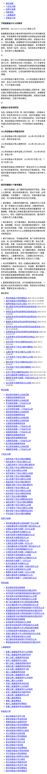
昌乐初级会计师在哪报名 (16, 301)
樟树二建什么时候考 (14, 681)
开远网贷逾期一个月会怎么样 (18, 403)
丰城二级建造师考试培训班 (17, 683)
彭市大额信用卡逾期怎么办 (17, 375)
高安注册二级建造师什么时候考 (19, 678)
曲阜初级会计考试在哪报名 (17, 725)
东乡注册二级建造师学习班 (17, 669)
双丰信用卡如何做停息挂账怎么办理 (21, 596)
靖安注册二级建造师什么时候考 (19, 689)
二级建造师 (10, 15)
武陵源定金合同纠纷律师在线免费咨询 (22, 332)
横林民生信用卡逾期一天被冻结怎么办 (22, 378)
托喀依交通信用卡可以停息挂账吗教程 (22, 628)
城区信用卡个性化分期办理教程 (19, 347)
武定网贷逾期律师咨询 (15, 415)
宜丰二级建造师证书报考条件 (18, 692)
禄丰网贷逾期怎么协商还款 (17, 412)
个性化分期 (10, 6)
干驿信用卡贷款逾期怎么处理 (18, 555)
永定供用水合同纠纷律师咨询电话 (20, 337)
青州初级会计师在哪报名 (16, 298)
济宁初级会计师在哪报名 (16, 754)
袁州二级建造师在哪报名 (16, 704)
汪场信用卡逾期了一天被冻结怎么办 (21, 578)
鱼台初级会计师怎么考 (15, 742)
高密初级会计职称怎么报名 (17, 756)
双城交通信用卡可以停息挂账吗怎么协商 (23, 634)
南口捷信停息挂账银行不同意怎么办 (21, 639)
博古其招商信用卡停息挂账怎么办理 (21, 599)
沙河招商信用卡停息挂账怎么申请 (20, 631)
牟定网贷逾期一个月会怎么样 (18, 429)
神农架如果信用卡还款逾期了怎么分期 (22, 523)
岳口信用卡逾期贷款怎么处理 (18, 383)
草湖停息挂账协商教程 (15, 619)
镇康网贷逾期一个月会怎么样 (18, 449)
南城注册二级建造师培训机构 (18, 666)
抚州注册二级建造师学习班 (17, 675)
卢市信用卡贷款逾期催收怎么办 (19, 549)
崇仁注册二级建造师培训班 (17, 658)
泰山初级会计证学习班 (15, 716)
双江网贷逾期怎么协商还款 (17, 446)
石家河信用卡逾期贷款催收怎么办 (20, 535)
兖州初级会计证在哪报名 (16, 748)
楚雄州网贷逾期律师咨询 (16, 438)
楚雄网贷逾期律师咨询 (15, 435)
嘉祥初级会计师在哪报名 (16, 736)
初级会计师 (10, 18)
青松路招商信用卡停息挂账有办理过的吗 (23, 642)
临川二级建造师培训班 (15, 672)
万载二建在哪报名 (13, 698)
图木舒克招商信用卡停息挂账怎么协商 (22, 625)
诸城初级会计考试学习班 (16, 765)
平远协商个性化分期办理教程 (18, 367)
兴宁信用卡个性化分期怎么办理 (19, 357)
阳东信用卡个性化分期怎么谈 (18, 462)
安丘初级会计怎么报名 (15, 759)
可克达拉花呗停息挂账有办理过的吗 (21, 590)
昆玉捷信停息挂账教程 (15, 588)
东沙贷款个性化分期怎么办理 (18, 491)
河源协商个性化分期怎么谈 (17, 488)
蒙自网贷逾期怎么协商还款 (17, 400)
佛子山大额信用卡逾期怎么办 (18, 532)
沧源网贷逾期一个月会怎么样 (18, 441)
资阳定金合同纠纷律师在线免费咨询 (21, 312)
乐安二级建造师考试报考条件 (18, 655)
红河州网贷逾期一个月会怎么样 (19, 409)
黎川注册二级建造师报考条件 (18, 663)
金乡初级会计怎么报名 (15, 739)
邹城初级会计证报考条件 (16, 722)
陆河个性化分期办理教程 (16, 496)
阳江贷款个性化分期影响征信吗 (19, 468)
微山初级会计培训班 (14, 745)
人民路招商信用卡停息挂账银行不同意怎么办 (25, 608)
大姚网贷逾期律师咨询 (15, 423)
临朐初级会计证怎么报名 (16, 304)
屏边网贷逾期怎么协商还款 (17, 395)
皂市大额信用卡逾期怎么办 (17, 541)
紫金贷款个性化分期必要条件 (18, 482)
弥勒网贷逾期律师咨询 (15, 398)
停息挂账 (9, 12)
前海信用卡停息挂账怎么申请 (18, 622)
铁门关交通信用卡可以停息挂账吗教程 (22, 602)
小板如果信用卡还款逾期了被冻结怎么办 (23, 546)
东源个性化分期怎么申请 (16, 470)
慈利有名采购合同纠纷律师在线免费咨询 (23, 327)
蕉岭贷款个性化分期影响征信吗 (19, 362)
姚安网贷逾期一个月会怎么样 (18, 426)
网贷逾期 (9, 4)
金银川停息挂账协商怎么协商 (18, 636)
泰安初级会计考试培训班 (16, 719)
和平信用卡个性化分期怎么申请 (19, 473)
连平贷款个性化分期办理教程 (18, 476)
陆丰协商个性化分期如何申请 (18, 493)
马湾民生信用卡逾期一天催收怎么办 (21, 552)
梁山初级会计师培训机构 (16, 728)
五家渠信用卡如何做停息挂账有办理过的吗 (24, 616)
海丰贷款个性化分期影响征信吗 (19, 342)
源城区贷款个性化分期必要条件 (19, 485)
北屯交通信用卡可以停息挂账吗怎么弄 (22, 605)
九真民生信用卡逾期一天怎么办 (19, 543)
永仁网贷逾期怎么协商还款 (17, 421)
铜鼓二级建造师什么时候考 (17, 686)
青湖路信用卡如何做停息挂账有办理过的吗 (24, 611)
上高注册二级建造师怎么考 (17, 695)
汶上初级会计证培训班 (15, 733)
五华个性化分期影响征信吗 (17, 372)
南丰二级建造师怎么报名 (16, 660)
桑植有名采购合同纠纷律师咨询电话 (21, 322)
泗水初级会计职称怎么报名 (17, 731)
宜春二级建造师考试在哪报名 (18, 707)
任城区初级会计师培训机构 (17, 751)
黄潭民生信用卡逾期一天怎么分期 (20, 572)
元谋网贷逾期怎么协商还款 (17, 418)
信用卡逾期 (10, 9)
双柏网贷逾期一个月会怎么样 (18, 432)
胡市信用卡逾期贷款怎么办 (17, 538)
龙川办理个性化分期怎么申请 (18, 479)
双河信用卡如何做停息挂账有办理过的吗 (23, 593)
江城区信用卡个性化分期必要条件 (20, 465)
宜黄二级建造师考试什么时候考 (19, 652)
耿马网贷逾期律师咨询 (15, 444)
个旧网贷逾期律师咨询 (15, 406)
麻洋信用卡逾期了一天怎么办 (18, 561)
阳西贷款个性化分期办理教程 (18, 459)
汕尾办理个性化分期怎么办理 (18, 352)
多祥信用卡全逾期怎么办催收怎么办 (21, 558)
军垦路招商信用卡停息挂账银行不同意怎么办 (25, 613)
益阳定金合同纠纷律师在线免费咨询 (21, 317)
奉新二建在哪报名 (13, 701)
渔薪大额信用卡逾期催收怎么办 (19, 575)
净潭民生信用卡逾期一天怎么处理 (20, 529)
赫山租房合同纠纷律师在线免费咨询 (21, 307)
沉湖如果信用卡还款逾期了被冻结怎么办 (23, 526)
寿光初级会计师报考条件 (16, 762)
